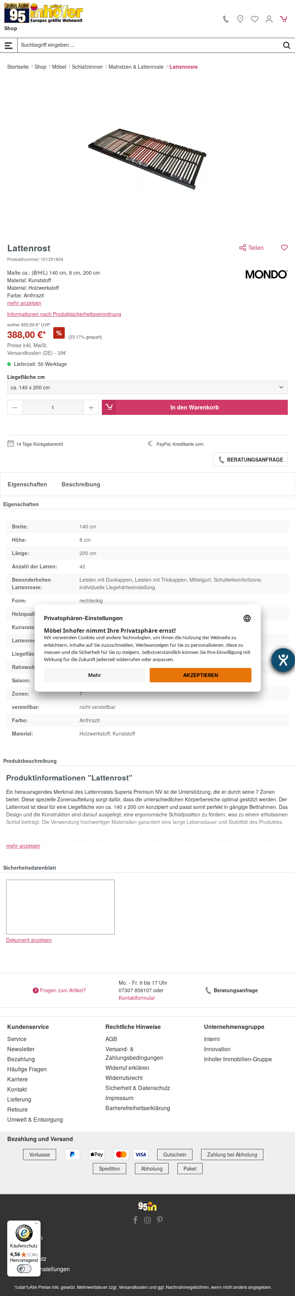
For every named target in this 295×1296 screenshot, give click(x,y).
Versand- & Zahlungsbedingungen (134, 1053)
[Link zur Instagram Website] (147, 1220)
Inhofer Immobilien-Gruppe (238, 1059)
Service (17, 1039)
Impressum (119, 1098)
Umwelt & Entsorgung (35, 1119)
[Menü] (8, 45)
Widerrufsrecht (123, 1077)
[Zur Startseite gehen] (43, 13)
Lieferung (19, 1099)
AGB (111, 1039)
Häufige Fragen (27, 1069)
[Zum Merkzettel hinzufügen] (284, 247)
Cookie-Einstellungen (42, 1269)
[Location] (240, 19)
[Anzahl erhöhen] (91, 407)
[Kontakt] (226, 19)
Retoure (17, 1109)
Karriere (17, 1079)
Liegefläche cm (26, 376)
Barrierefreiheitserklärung (137, 1108)
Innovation (217, 1049)
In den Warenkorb (195, 407)
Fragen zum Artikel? (63, 990)
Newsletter (21, 1049)
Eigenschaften (27, 484)
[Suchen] (286, 45)
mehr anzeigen (24, 302)
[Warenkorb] (283, 19)
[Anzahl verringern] (15, 407)
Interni (212, 1039)
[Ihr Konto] (269, 19)
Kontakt (17, 1089)
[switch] (24, 1268)
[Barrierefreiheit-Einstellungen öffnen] (283, 660)
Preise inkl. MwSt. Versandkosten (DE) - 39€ (36, 349)
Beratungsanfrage (254, 459)
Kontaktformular (137, 997)
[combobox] (148, 45)
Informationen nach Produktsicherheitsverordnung (64, 313)
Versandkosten (133, 1287)
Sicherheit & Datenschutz (137, 1088)
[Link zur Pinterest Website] (160, 1220)
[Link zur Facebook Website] (135, 1220)
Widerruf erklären (127, 1067)
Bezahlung (21, 1059)
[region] (147, 159)
